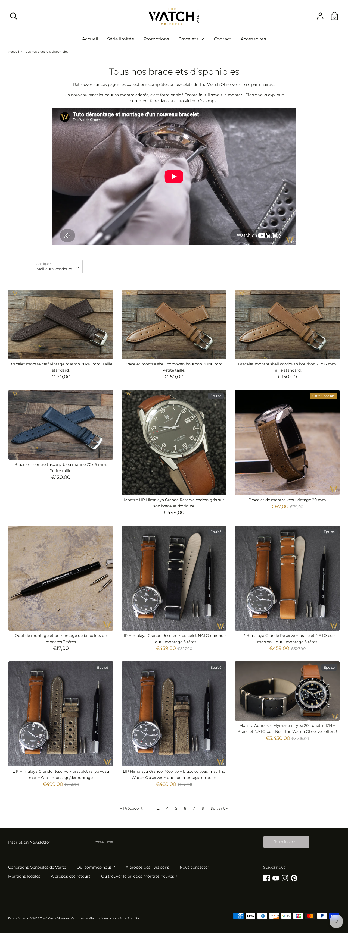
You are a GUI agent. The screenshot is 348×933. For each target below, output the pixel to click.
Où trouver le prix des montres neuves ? (139, 876)
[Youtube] (275, 877)
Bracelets (189, 39)
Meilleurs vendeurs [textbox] (54, 268)
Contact (222, 39)
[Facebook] (266, 877)
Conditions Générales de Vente (37, 867)
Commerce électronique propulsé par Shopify (105, 918)
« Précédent (131, 808)
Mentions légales (24, 876)
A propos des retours (71, 876)
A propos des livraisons (147, 867)
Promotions (156, 39)
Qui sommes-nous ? (96, 867)
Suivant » (219, 808)
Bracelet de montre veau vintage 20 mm (287, 499)
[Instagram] (285, 877)
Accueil (90, 39)
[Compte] (320, 13)
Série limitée (120, 39)
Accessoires (253, 39)
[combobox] (58, 266)
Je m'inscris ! (286, 841)
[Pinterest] (294, 877)
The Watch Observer (55, 918)
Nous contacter (194, 867)
